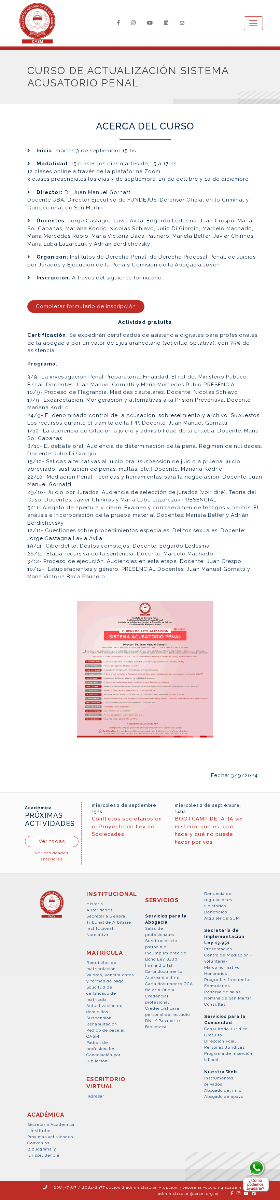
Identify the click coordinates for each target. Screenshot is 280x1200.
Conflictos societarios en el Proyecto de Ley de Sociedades (127, 826)
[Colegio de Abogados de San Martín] (52, 908)
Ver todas (52, 841)
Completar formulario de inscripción (86, 306)
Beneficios (215, 912)
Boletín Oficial (160, 990)
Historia (94, 903)
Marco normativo (222, 967)
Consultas (215, 1004)
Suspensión (99, 1018)
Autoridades (99, 910)
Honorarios (215, 973)
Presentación (218, 949)
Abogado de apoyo (224, 1096)
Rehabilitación (101, 1024)
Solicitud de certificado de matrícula (101, 993)
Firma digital (159, 965)
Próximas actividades (50, 1136)
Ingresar (95, 1096)
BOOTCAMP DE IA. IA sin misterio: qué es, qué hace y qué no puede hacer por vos (209, 830)
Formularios (217, 985)
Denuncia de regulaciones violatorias (218, 899)
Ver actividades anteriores (51, 856)
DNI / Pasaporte (162, 1020)
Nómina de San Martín (228, 998)
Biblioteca (156, 1026)
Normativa (97, 934)
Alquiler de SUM (222, 918)
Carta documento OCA (169, 983)
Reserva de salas (222, 992)
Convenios (38, 1143)
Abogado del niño (223, 1090)
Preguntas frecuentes (228, 979)
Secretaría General (106, 916)
